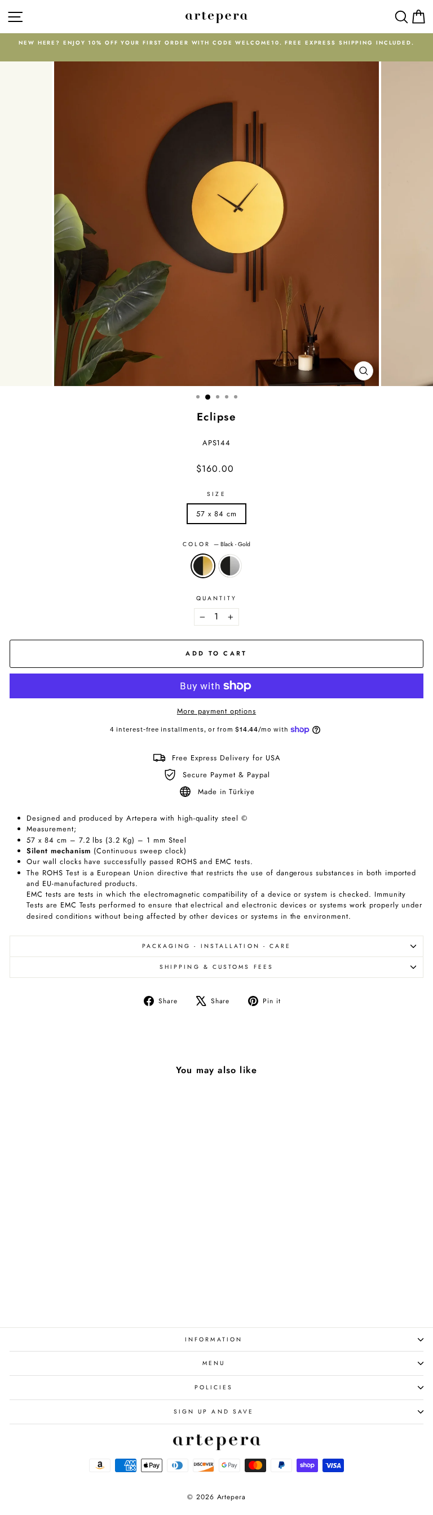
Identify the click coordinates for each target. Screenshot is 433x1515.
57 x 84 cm (216, 513)
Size (216, 494)
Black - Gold (203, 566)
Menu (213, 1363)
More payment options (216, 711)
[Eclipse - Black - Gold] (82, 1288)
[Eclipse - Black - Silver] (95, 1288)
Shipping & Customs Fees (216, 967)
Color (217, 544)
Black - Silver (230, 566)
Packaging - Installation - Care (216, 946)
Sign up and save (214, 1411)
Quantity (216, 598)
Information (213, 1339)
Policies (214, 1387)
